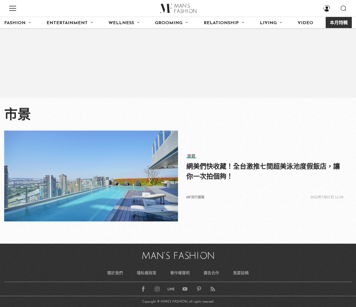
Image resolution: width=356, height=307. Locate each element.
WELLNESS (121, 23)
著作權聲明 (180, 273)
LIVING (268, 23)
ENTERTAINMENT (67, 23)
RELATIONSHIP (221, 23)
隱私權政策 (146, 273)
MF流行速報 (195, 197)
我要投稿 (241, 273)
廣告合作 (211, 273)
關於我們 (115, 273)
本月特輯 (339, 23)
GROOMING (168, 23)
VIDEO (305, 23)
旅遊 (191, 156)
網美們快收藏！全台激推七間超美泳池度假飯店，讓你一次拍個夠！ (263, 171)
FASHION (15, 23)
